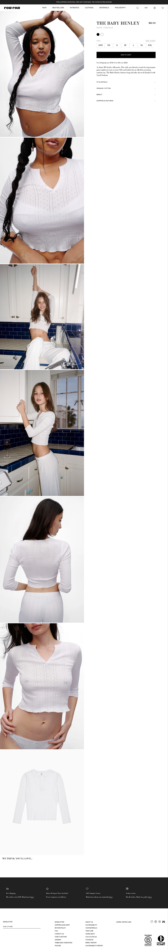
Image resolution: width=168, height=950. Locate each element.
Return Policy (60, 928)
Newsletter (59, 922)
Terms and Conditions (63, 943)
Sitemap (58, 940)
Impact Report (91, 943)
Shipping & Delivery (62, 925)
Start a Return (61, 937)
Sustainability (91, 925)
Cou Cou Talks (91, 937)
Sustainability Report (94, 946)
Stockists (89, 940)
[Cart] (163, 8)
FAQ (56, 931)
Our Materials (91, 928)
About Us (89, 922)
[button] (44, 8)
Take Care (89, 931)
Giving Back (90, 934)
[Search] (137, 8)
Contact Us (59, 934)
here (32, 897)
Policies (58, 946)
